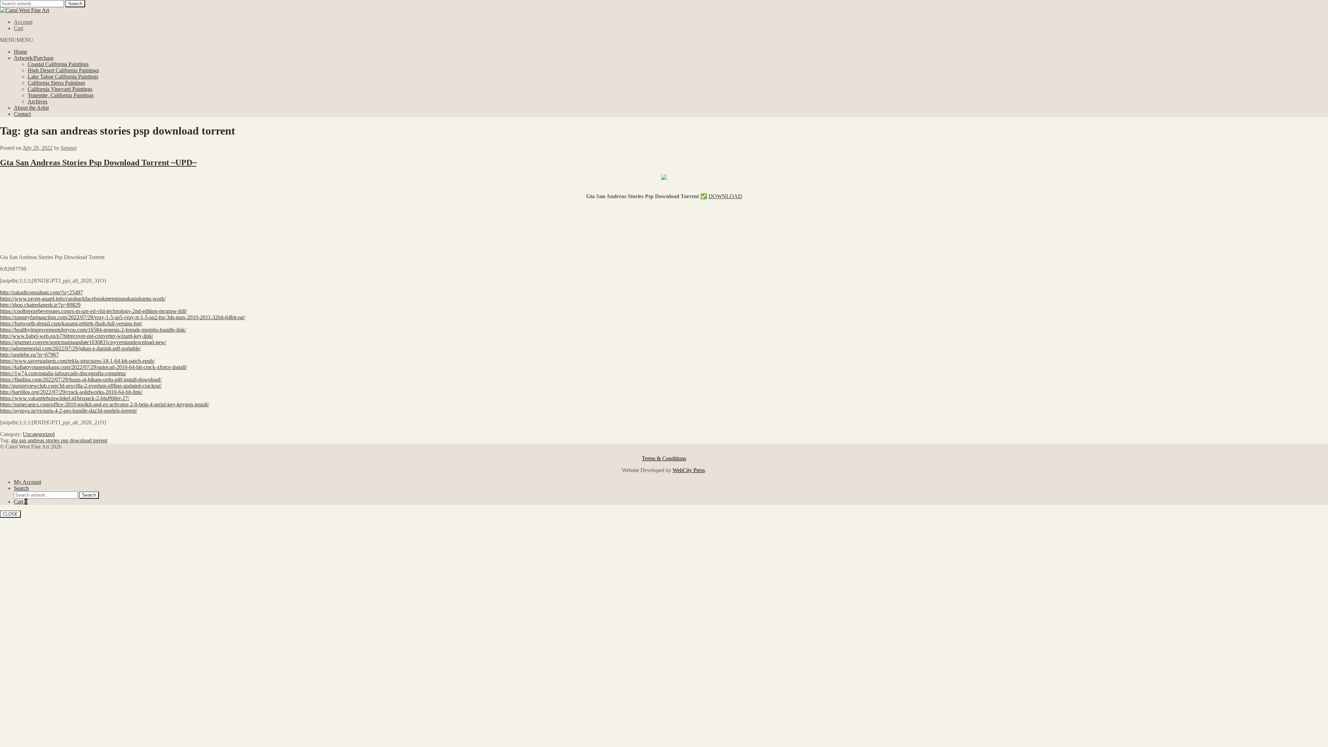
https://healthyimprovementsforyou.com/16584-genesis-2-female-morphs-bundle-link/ (93, 330)
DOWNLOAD (725, 196)
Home (20, 52)
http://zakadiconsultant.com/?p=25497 (41, 292)
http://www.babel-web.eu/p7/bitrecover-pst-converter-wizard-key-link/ (76, 336)
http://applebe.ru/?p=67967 (29, 355)
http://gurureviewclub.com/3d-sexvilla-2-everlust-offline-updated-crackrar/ (81, 386)
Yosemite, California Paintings (61, 95)
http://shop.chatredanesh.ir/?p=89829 (40, 305)
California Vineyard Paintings (60, 89)
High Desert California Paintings (63, 70)
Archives (37, 101)
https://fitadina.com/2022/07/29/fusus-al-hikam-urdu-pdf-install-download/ (81, 379)
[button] (16, 40)
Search (75, 3)
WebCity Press (689, 470)
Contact (22, 114)
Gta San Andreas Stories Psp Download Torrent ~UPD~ (98, 162)
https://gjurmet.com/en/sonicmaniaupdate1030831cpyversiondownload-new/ (83, 342)
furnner (69, 148)
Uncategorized (39, 434)
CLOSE (10, 514)
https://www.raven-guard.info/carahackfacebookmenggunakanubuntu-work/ (83, 299)
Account (23, 22)
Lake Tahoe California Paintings (63, 77)
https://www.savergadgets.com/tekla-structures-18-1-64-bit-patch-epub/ (77, 361)
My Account (27, 482)
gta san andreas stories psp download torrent (59, 440)
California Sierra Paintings (56, 83)
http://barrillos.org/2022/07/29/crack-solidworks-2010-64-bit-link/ (71, 392)
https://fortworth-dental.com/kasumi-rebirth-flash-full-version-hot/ (71, 323)
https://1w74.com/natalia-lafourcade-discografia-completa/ (63, 373)
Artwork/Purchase (34, 58)
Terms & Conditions (664, 458)
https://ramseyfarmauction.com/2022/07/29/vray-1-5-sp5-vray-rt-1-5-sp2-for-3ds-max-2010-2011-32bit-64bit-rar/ (122, 317)
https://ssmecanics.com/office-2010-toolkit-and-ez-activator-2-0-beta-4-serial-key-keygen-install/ (104, 404)
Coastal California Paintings (58, 64)
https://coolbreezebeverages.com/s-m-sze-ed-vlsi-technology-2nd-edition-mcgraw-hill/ (93, 311)
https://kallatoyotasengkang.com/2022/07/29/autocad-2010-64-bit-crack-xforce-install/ (93, 367)
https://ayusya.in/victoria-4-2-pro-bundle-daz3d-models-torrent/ (68, 411)
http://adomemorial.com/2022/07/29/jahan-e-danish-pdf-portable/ (70, 348)
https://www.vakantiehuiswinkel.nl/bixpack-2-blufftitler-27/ (64, 398)
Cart (18, 28)
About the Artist (31, 108)
